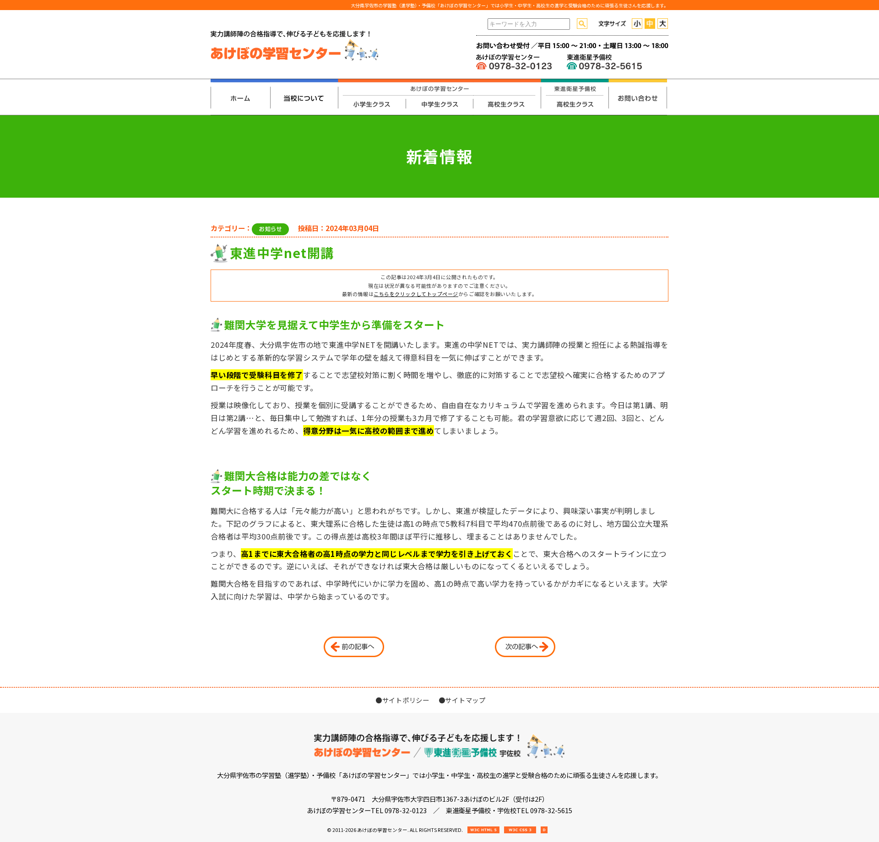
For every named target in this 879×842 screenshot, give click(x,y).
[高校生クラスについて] (507, 97)
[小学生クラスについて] (372, 97)
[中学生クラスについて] (439, 97)
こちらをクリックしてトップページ (416, 293)
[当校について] (304, 97)
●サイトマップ (462, 700)
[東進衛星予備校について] (574, 97)
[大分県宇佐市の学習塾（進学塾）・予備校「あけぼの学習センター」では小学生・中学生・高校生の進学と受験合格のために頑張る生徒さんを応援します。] (295, 59)
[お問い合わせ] (637, 97)
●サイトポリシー (402, 700)
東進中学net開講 (282, 252)
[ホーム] (240, 97)
